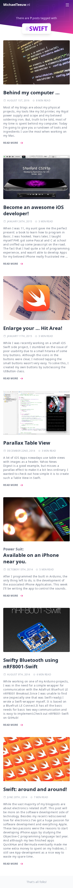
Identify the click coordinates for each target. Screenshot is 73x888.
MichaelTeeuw (16, 4)
